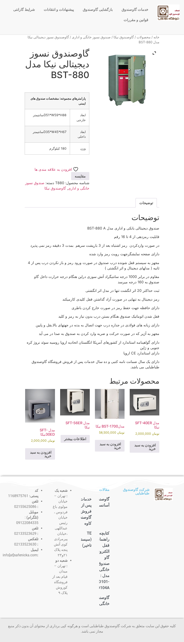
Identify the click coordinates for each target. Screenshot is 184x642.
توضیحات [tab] (146, 203)
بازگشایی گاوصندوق (98, 9)
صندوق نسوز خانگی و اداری (91, 37)
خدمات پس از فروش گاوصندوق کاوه (83, 511)
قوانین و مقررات (136, 20)
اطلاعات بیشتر (75, 439)
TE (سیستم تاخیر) (85, 539)
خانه (156, 37)
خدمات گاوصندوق (135, 9)
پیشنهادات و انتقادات (59, 9)
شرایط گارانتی (24, 9)
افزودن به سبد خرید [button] (145, 447)
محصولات (144, 37)
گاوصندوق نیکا (124, 37)
